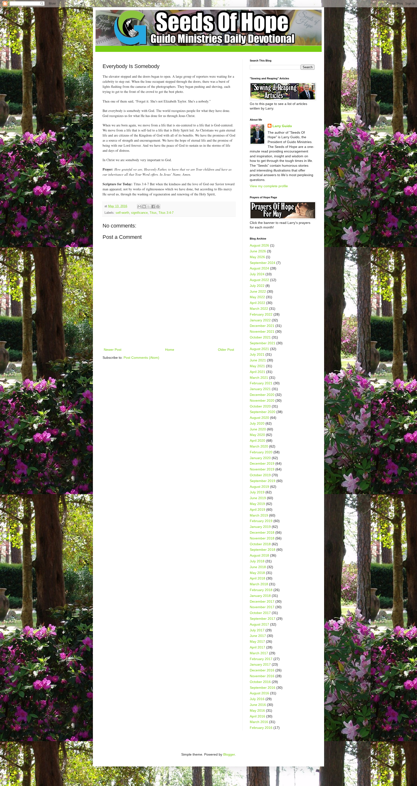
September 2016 (262, 687)
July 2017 (257, 630)
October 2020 (260, 406)
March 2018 (259, 584)
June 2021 (258, 360)
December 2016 (262, 670)
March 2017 (259, 653)
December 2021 (262, 326)
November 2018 (262, 538)
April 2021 (257, 372)
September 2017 (262, 619)
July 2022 (257, 286)
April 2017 (257, 647)
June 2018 (258, 567)
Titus (153, 212)
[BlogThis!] (144, 206)
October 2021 (260, 337)
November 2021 (262, 331)
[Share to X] (148, 206)
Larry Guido (282, 126)
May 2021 (257, 366)
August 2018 (259, 555)
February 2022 (261, 314)
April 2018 (257, 578)
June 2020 (258, 429)
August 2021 (259, 349)
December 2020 (262, 395)
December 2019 (262, 463)
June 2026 (258, 251)
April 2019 (257, 509)
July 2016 (257, 699)
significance (139, 212)
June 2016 (258, 705)
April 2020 (257, 440)
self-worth (122, 212)
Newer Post (112, 350)
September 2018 (262, 550)
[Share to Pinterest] (157, 206)
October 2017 (260, 613)
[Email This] (139, 206)
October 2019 (260, 475)
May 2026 (257, 257)
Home (169, 350)
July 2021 (257, 354)
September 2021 (262, 343)
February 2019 (261, 521)
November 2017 (262, 607)
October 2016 (260, 682)
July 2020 (257, 423)
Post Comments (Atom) (141, 357)
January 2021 (260, 389)
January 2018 (260, 596)
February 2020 (261, 452)
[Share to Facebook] (153, 206)
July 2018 (257, 561)
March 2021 (259, 377)
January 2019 (260, 527)
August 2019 (259, 487)
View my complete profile (269, 186)
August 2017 (259, 624)
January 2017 (260, 664)
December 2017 (262, 601)
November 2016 (262, 676)
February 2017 (261, 659)
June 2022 (258, 291)
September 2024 (262, 263)
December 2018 (262, 532)
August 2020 (259, 418)
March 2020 (259, 446)
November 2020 (262, 400)
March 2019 (259, 515)
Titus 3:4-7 (166, 212)
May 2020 (257, 435)
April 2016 (257, 716)
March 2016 (259, 722)
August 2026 (259, 245)
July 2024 (257, 274)
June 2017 (258, 636)
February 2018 (261, 590)
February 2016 (261, 728)
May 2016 (257, 710)
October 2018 (260, 544)
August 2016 (259, 693)
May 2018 (257, 573)
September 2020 (262, 412)
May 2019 (257, 504)
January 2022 (260, 320)
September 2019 (262, 481)
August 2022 (259, 280)
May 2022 (257, 297)
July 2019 (257, 492)
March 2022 (259, 308)
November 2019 (262, 469)
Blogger (229, 754)
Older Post (226, 350)
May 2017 (257, 641)
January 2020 (260, 458)
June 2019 (258, 498)
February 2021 (261, 383)
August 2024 (259, 268)
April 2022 (257, 303)
